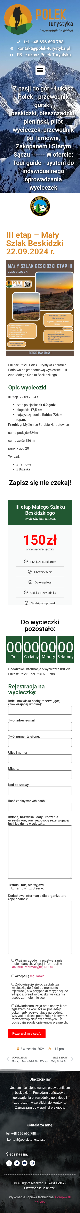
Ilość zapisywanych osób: (27, 801)
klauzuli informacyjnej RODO (32, 967)
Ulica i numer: (18, 753)
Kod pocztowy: (19, 785)
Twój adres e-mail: (21, 720)
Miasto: (13, 769)
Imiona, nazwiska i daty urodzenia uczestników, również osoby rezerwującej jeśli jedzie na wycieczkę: (38, 820)
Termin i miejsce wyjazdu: (27, 886)
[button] (40, 70)
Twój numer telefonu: (24, 736)
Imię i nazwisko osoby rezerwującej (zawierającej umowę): (34, 702)
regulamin (37, 976)
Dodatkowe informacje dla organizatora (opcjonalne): (37, 897)
